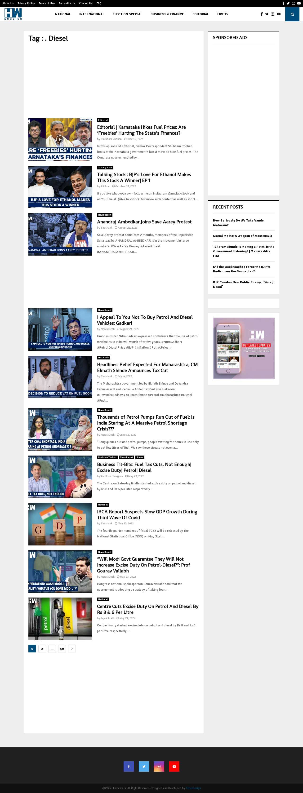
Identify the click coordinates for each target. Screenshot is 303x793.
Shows (140, 457)
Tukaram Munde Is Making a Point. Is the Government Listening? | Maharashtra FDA (243, 251)
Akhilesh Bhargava (112, 476)
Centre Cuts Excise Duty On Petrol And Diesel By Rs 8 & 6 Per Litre (147, 609)
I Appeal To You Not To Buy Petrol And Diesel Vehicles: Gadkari (145, 320)
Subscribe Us (67, 3)
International (91, 14)
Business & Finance (167, 14)
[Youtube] (280, 14)
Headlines (103, 357)
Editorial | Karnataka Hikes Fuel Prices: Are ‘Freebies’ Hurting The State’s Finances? (141, 130)
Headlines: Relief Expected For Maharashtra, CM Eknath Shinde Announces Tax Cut (147, 367)
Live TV (222, 14)
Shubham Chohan (111, 139)
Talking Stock (105, 167)
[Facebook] (263, 14)
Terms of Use (47, 3)
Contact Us (86, 3)
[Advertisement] (113, 80)
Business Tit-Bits (107, 457)
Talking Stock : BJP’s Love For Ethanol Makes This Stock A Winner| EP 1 (144, 177)
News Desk (108, 329)
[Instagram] (274, 14)
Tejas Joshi (107, 618)
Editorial (200, 14)
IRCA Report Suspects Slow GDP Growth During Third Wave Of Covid (147, 515)
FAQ (99, 3)
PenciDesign (193, 788)
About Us (8, 3)
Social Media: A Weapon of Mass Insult (242, 236)
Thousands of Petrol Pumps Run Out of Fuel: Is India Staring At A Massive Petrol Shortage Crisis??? (146, 423)
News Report (104, 214)
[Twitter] (268, 14)
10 (62, 649)
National (63, 14)
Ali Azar (105, 186)
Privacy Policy (26, 3)
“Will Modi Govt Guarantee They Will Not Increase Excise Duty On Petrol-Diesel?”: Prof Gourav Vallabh (143, 565)
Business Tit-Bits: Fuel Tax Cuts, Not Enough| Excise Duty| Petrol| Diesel (144, 467)
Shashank (106, 228)
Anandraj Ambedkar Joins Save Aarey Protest (144, 222)
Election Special (127, 14)
